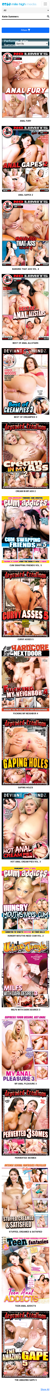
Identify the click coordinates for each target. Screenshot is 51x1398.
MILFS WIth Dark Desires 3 (25, 1010)
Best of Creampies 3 (25, 417)
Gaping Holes (25, 787)
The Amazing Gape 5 (26, 1380)
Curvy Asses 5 (25, 639)
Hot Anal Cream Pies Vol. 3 (25, 862)
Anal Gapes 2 (25, 195)
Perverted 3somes (25, 1158)
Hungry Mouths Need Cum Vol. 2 (25, 936)
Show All (45, 1389)
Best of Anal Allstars (25, 343)
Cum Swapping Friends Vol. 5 (25, 565)
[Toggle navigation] (45, 4)
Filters (24, 30)
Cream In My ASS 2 (26, 491)
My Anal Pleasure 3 (26, 1084)
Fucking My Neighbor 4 (25, 713)
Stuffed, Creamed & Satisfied (25, 1232)
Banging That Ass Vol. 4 (25, 269)
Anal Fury (25, 121)
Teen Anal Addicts (25, 1306)
